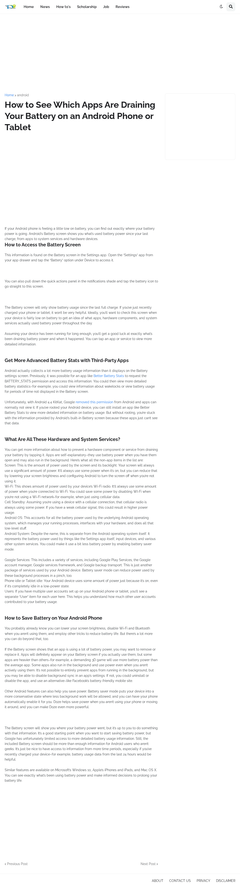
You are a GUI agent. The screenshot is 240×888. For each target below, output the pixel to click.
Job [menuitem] (106, 7)
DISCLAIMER (225, 881)
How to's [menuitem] (63, 7)
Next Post (148, 864)
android (23, 95)
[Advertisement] (120, 53)
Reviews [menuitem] (122, 7)
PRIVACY (203, 881)
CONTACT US (180, 881)
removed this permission (94, 402)
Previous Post (17, 864)
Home (9, 95)
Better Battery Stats (109, 376)
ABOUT (157, 881)
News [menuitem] (45, 7)
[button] (221, 6)
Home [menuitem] (29, 7)
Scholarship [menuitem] (87, 7)
